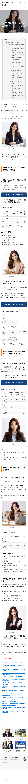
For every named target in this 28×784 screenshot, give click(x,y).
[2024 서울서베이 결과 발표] (14, 146)
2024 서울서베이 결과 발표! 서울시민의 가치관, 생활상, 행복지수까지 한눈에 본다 (15, 44)
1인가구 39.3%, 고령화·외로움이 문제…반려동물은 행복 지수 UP (18, 62)
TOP (25, 780)
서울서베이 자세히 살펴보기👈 (14, 194)
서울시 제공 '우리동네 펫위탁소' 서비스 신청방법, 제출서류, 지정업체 (13, 691)
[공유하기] (6, 719)
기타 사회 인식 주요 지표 (17, 92)
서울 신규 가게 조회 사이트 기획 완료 (10, 701)
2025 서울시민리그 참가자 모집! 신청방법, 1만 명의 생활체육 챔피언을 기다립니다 (13, 694)
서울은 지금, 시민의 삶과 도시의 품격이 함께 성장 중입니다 (18, 95)
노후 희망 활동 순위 (16, 59)
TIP (12, 79)
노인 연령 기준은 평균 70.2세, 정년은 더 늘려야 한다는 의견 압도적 (18, 54)
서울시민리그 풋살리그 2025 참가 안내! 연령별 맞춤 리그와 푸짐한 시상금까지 (13, 683)
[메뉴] (25, 3)
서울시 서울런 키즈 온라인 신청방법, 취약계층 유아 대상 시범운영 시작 (13, 712)
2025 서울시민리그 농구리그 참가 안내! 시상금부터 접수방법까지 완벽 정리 (13, 673)
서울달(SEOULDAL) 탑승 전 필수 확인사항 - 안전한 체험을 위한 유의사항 (13, 708)
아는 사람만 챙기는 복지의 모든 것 (14, 3)
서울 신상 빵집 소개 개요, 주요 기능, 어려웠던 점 (13, 676)
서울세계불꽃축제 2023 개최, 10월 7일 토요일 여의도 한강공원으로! (13, 666)
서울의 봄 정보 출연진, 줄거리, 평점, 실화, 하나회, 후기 (13, 662)
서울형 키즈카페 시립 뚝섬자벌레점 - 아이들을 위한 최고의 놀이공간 (13, 679)
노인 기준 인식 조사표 (16, 57)
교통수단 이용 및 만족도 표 (17, 77)
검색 (22, 3)
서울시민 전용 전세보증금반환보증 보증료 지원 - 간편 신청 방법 (13, 687)
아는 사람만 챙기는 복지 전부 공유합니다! (9, 759)
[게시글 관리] (8, 719)
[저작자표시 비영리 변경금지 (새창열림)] (17, 719)
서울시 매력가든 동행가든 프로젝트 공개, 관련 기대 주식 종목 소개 (13, 670)
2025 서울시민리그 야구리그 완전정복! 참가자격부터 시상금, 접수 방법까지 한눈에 (13, 704)
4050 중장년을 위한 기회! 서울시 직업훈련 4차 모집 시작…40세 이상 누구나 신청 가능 (13, 698)
